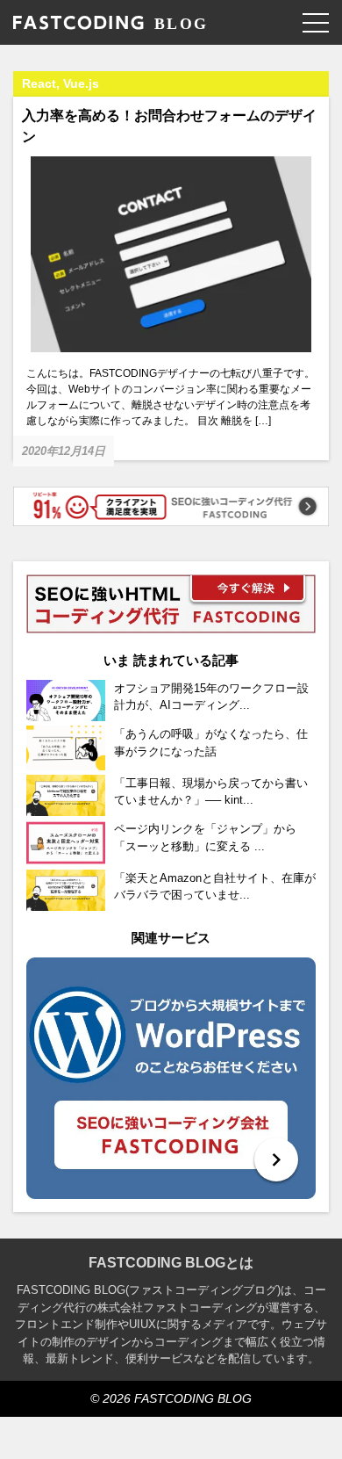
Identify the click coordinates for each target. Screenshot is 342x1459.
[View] (171, 1078)
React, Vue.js (60, 83)
